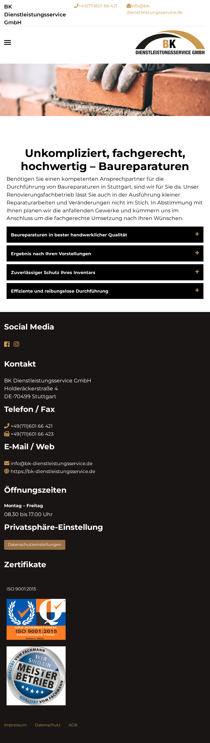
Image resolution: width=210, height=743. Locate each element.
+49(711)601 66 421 (97, 5)
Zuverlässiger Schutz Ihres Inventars (53, 272)
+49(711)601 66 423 (32, 434)
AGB (73, 725)
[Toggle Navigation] (9, 42)
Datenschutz (47, 725)
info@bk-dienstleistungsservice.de (51, 463)
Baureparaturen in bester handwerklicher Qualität (69, 234)
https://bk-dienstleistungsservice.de (53, 471)
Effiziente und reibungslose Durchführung (59, 291)
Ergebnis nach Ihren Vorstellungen (51, 253)
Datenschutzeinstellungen (34, 544)
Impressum (15, 725)
